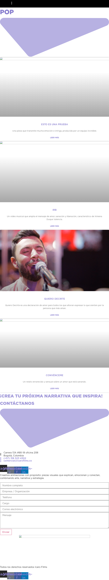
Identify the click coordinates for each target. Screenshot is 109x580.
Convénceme (54, 375)
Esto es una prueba (54, 124)
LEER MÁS (54, 137)
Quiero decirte (54, 298)
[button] (104, 5)
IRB (55, 209)
